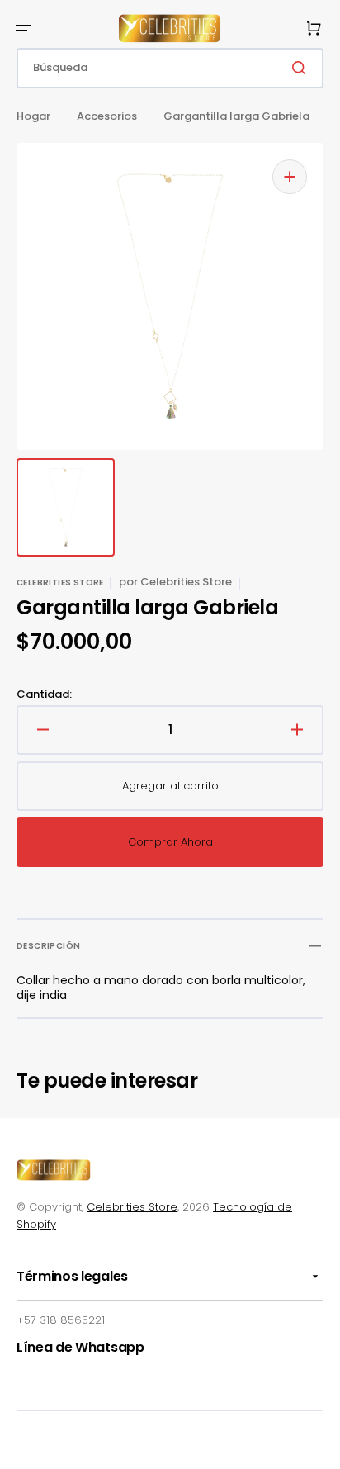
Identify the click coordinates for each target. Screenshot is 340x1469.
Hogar (33, 117)
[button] (23, 28)
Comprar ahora (170, 842)
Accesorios (107, 117)
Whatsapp (109, 1347)
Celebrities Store (132, 1207)
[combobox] (170, 68)
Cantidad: (44, 695)
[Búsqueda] (302, 68)
